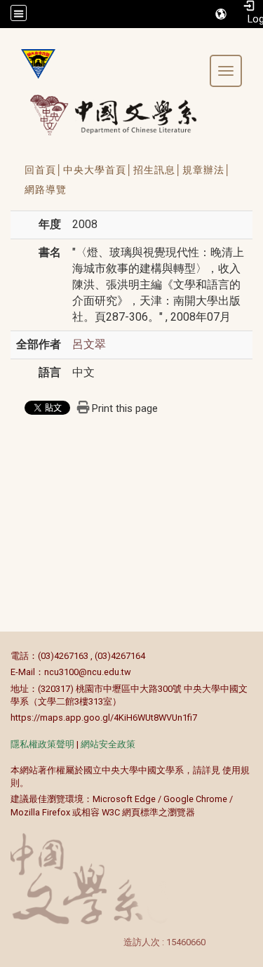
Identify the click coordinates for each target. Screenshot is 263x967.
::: (3, 656)
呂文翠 (89, 344)
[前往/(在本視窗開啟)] (127, 115)
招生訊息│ (157, 169)
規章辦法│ (206, 169)
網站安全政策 (108, 744)
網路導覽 (46, 189)
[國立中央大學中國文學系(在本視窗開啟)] (33, 64)
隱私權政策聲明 (42, 744)
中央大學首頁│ (98, 169)
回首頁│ (44, 169)
